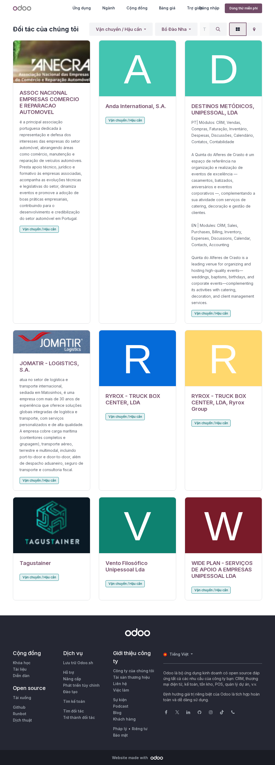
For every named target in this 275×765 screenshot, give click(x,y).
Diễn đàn (21, 675)
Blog (117, 712)
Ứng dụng (82, 8)
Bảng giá (167, 8)
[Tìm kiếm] (218, 29)
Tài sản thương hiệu (131, 677)
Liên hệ (120, 683)
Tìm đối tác (73, 711)
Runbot (19, 713)
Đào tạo (70, 691)
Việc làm (121, 690)
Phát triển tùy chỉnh (81, 685)
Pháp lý (120, 728)
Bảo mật (120, 735)
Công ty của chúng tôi (133, 670)
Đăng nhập (209, 8)
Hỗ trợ (68, 672)
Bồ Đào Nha (174, 29)
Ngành (108, 8)
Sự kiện (120, 699)
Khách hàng (124, 719)
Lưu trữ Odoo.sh (78, 662)
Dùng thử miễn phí (243, 8)
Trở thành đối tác (79, 717)
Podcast (120, 706)
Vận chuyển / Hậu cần (119, 29)
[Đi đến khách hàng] (51, 61)
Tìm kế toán (74, 701)
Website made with (130, 757)
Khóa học (21, 662)
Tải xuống (22, 697)
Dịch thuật (22, 720)
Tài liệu (20, 669)
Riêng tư (139, 728)
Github (19, 707)
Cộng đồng (136, 8)
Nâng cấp (72, 679)
